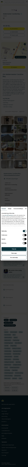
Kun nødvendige (14, 257)
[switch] (25, 235)
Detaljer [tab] (10, 208)
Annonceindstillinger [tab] (18, 208)
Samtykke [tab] (3, 208)
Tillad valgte (14, 253)
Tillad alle (14, 249)
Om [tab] (26, 208)
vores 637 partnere (8, 215)
